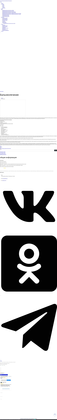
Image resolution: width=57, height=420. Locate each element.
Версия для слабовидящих (4, 374)
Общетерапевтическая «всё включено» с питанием (8, 10)
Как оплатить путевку (4, 20)
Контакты (2, 31)
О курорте (3, 7)
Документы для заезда (3, 368)
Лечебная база (4, 27)
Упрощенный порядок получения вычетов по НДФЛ (9, 23)
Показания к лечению (4, 26)
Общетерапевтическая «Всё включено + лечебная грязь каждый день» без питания (11, 13)
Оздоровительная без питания (5, 15)
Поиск (0, 149)
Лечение (2, 24)
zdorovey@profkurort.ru (5, 178)
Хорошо (34, 419)
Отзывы (3, 5)
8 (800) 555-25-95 (4, 180)
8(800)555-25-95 (6, 90)
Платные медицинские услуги (5, 16)
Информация (2, 17)
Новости (3, 6)
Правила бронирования (5, 19)
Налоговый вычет (4, 22)
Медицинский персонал (5, 29)
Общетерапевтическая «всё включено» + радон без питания (9, 12)
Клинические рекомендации (5, 30)
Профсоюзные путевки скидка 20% (9, 373)
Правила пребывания (3, 369)
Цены (1, 9)
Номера (2, 8)
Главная (2, 3)
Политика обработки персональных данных (6, 371)
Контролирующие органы (4, 367)
